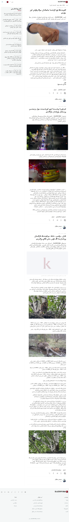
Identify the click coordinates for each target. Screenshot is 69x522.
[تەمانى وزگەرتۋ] (7, 2)
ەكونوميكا (66, 511)
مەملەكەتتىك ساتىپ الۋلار (37, 514)
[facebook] (18, 494)
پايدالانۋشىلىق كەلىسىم (37, 503)
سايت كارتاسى (14, 503)
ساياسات (66, 506)
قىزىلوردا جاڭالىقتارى (60, 217)
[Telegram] (57, 93)
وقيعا (58, 5)
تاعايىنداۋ (54, 5)
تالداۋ (67, 508)
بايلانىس (15, 506)
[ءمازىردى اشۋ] (2, 2)
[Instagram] (65, 93)
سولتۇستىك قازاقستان (56, 473)
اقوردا (51, 5)
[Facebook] (53, 93)
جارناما (15, 508)
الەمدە (67, 514)
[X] (49, 93)
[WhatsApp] (61, 93)
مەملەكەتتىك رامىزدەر (38, 508)
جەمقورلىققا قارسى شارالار (37, 511)
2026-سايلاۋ (62, 5)
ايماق (55, 90)
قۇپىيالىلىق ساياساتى (37, 506)
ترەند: (67, 5)
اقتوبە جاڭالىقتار (61, 90)
